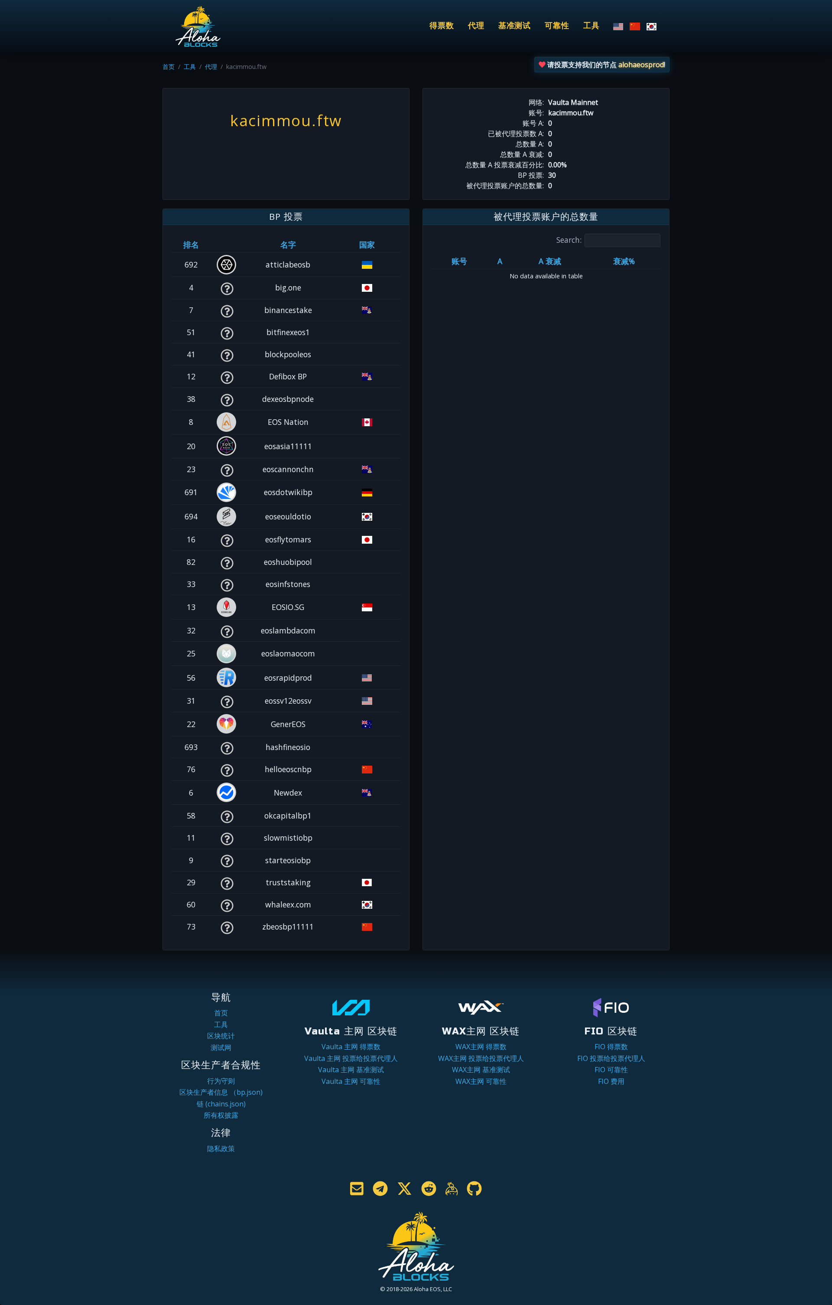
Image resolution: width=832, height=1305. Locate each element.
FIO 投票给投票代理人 (611, 1058)
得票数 (441, 25)
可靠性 (557, 25)
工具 (591, 25)
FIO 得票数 (611, 1046)
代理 (476, 25)
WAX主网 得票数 (481, 1046)
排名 (191, 244)
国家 (367, 244)
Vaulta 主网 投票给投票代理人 (351, 1058)
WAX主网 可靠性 (481, 1081)
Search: (569, 240)
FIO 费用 (611, 1081)
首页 (168, 66)
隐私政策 (221, 1148)
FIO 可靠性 (611, 1069)
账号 (459, 261)
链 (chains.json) (221, 1104)
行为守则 (221, 1081)
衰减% (624, 261)
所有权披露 (221, 1115)
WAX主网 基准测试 (481, 1069)
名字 (288, 244)
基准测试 (514, 25)
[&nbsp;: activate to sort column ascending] (227, 244)
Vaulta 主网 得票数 (351, 1046)
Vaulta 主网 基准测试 (351, 1069)
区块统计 (221, 1036)
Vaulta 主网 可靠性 (351, 1081)
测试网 (221, 1047)
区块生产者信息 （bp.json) (221, 1092)
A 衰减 (550, 261)
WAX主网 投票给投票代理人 (481, 1058)
